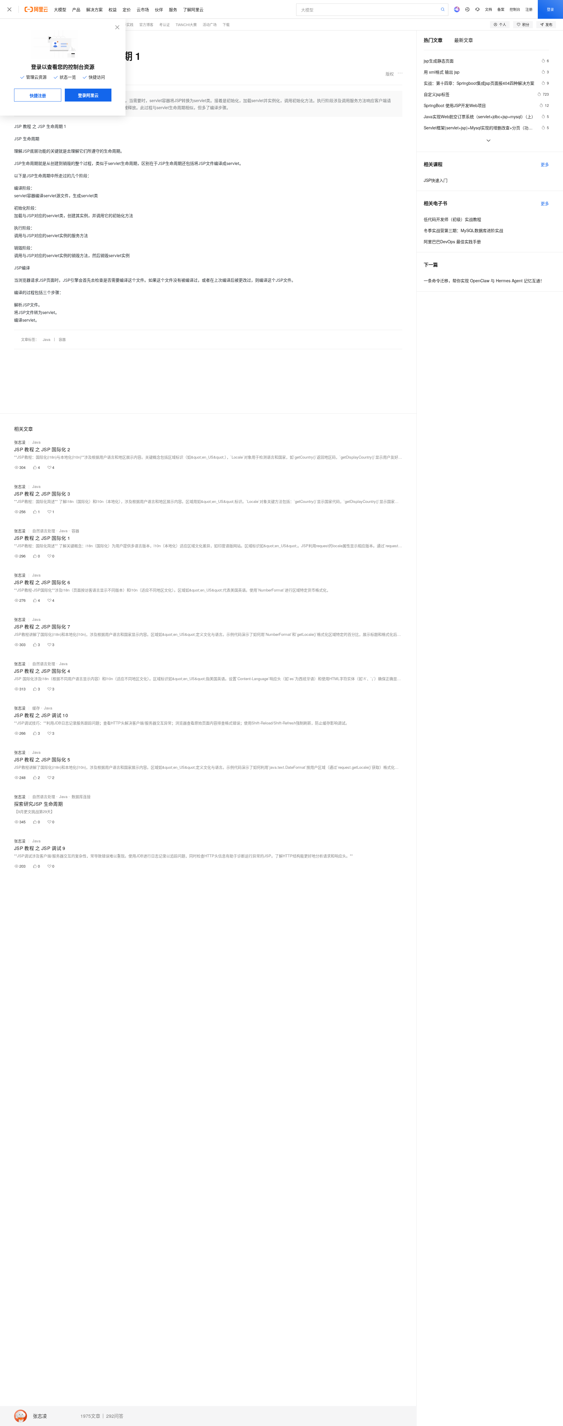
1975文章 (90, 1416)
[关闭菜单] (9, 9)
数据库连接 (81, 796)
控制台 (515, 9)
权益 (112, 9)
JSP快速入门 (435, 180)
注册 (529, 9)
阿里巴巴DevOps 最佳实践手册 (452, 241)
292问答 (114, 1416)
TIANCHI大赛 (186, 24)
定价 (127, 9)
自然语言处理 (43, 530)
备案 (500, 9)
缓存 (36, 708)
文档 (488, 9)
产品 (76, 9)
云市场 (143, 9)
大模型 (60, 9)
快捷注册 (38, 95)
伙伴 (159, 9)
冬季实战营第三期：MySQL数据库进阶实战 (463, 230)
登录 (550, 9)
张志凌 (40, 1416)
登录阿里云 (88, 95)
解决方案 (94, 9)
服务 (173, 9)
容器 (62, 339)
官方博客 (146, 24)
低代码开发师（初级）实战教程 (452, 219)
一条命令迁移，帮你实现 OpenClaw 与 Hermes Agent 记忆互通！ (484, 280)
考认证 (164, 24)
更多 (545, 164)
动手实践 (126, 24)
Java (46, 339)
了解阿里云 (193, 9)
